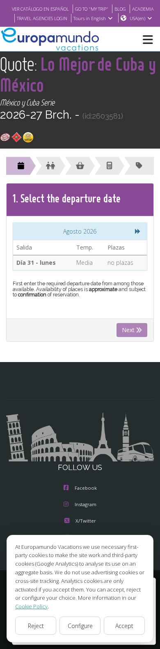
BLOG (120, 9)
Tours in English (89, 18)
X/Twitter (85, 521)
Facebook (86, 488)
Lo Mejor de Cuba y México (78, 74)
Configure (80, 626)
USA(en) (137, 18)
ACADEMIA (143, 9)
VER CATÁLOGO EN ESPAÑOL (40, 9)
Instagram (85, 504)
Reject (36, 626)
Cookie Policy (31, 606)
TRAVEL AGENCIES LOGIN (42, 18)
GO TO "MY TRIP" (91, 9)
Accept (124, 626)
